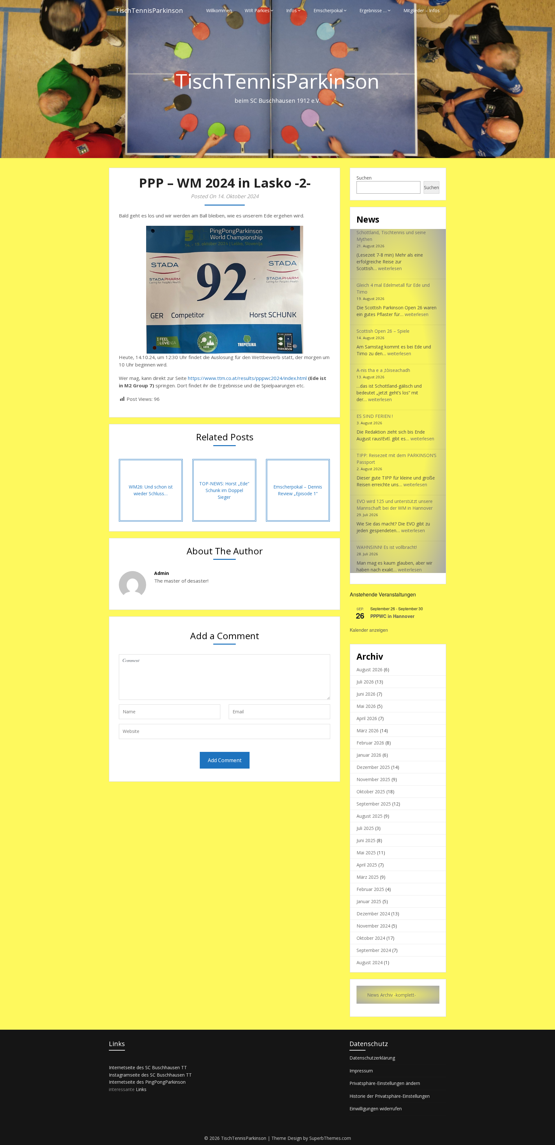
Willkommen (219, 10)
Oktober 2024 (371, 938)
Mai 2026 (366, 706)
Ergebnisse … (373, 10)
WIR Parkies (257, 10)
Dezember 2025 (373, 767)
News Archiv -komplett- (391, 995)
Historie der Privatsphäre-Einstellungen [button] (389, 1096)
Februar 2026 (370, 743)
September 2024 (374, 950)
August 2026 (370, 669)
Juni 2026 (366, 694)
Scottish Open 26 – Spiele (383, 331)
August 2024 (370, 962)
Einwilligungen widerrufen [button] (375, 1108)
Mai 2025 (366, 853)
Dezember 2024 (373, 914)
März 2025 (368, 877)
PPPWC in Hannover (392, 616)
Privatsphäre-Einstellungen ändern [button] (384, 1083)
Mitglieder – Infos (421, 10)
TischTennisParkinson (149, 10)
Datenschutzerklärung (372, 1058)
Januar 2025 (369, 901)
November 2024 (373, 926)
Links (141, 1089)
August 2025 (370, 816)
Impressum (361, 1071)
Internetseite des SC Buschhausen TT (148, 1067)
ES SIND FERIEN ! (375, 416)
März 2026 (368, 730)
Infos (291, 10)
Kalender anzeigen (369, 630)
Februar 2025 (370, 889)
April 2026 (367, 718)
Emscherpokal (328, 10)
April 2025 (367, 865)
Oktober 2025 (371, 791)
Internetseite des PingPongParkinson (147, 1082)
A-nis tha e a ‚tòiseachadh (383, 370)
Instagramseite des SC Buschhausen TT (150, 1075)
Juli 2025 (365, 828)
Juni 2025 (366, 840)
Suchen (364, 178)
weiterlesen (390, 268)
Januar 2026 (369, 755)
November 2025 (373, 779)
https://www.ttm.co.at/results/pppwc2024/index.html (247, 378)
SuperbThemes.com (330, 1138)
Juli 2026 (365, 682)
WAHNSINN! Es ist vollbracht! (387, 547)
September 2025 (374, 804)
